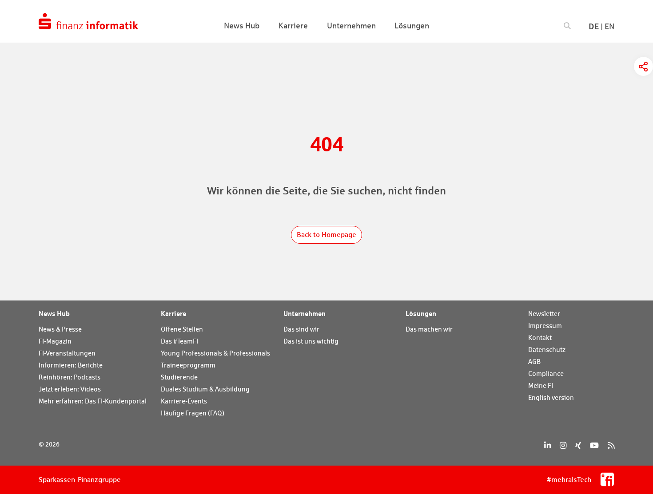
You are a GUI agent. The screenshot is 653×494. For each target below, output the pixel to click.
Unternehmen (304, 313)
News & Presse (60, 329)
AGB (534, 361)
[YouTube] (594, 445)
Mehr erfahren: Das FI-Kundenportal (93, 401)
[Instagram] (563, 445)
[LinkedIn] (547, 445)
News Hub (54, 313)
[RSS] (611, 445)
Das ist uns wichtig (310, 341)
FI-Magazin (55, 341)
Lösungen (421, 313)
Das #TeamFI (179, 341)
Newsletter (544, 313)
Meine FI (540, 385)
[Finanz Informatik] (88, 21)
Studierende (179, 377)
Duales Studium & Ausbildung (205, 389)
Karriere (173, 313)
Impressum (545, 325)
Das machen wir (429, 329)
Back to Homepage (326, 234)
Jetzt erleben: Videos (70, 389)
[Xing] (578, 445)
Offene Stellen (182, 329)
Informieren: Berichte (71, 365)
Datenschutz (546, 349)
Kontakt (540, 337)
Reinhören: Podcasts (69, 377)
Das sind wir (301, 329)
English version (551, 397)
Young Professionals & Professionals (215, 353)
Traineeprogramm (188, 365)
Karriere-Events (184, 401)
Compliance (546, 373)
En (609, 26)
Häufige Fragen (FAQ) (192, 413)
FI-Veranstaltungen (67, 353)
